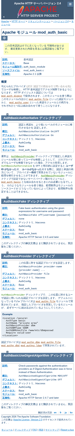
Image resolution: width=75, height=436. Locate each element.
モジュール (7, 430)
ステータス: (8, 63)
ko (71, 412)
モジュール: (8, 149)
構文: (5, 131)
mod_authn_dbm (30, 342)
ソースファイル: (11, 70)
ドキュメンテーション (39, 21)
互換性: (6, 74)
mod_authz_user (19, 102)
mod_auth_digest (11, 96)
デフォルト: (8, 135)
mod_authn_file (38, 99)
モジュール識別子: (12, 66)
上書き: (6, 142)
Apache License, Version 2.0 (27, 419)
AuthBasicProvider (23, 156)
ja (65, 412)
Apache (5, 21)
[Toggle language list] (4, 38)
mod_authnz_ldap (31, 345)
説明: (5, 59)
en (55, 412)
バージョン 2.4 (61, 21)
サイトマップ (52, 430)
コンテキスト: (10, 139)
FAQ (34, 430)
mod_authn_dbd (10, 345)
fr (60, 412)
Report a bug (67, 430)
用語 (41, 430)
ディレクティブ (23, 430)
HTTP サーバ (18, 21)
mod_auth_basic (11, 182)
